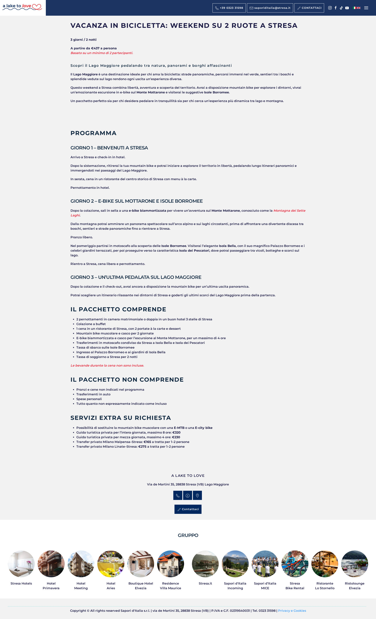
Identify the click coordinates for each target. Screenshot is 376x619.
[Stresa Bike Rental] (294, 572)
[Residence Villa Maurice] (170, 572)
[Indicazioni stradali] (197, 495)
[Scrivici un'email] (187, 495)
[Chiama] (177, 495)
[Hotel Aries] (110, 572)
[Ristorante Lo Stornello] (324, 572)
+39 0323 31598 (231, 8)
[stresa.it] (205, 572)
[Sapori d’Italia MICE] (265, 572)
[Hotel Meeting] (81, 572)
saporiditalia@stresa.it (272, 8)
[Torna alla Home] (23, 8)
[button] (366, 8)
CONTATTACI (311, 8)
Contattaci (190, 509)
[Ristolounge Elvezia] (354, 572)
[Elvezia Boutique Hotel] (140, 572)
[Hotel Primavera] (51, 572)
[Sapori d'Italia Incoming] (235, 572)
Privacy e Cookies (292, 611)
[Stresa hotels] (21, 572)
